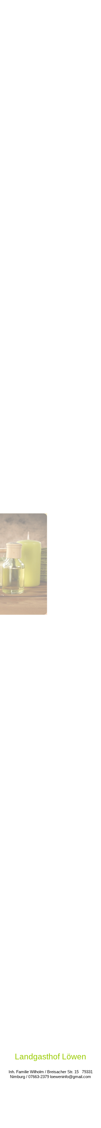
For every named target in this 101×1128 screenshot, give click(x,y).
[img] (50, 564)
